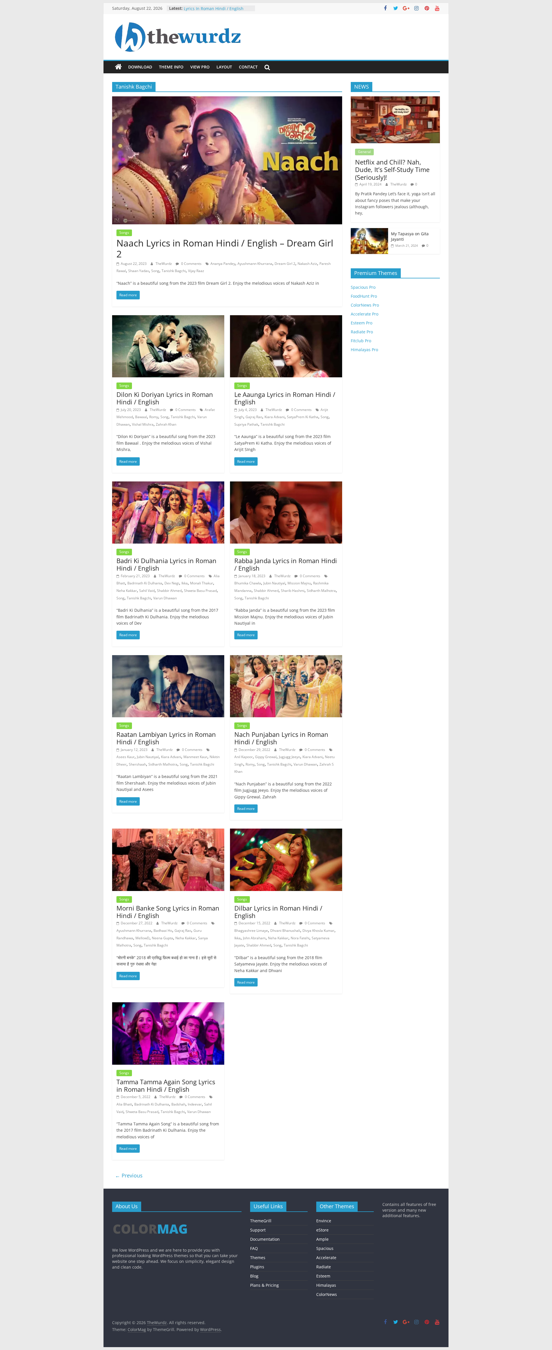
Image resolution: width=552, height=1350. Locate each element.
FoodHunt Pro (364, 296)
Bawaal (141, 416)
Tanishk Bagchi (174, 270)
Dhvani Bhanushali (285, 930)
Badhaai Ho (163, 930)
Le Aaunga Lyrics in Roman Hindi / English (284, 398)
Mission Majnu (299, 583)
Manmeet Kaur (195, 756)
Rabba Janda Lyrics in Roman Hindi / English (285, 564)
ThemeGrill (260, 1220)
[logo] (150, 1219)
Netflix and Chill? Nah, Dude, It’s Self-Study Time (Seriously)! (392, 169)
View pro (200, 67)
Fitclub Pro (361, 340)
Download (140, 67)
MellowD (142, 938)
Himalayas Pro (364, 349)
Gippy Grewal (266, 756)
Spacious (325, 1248)
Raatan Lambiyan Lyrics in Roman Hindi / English (166, 738)
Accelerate (326, 1257)
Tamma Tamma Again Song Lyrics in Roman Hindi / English (165, 1085)
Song (155, 270)
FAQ (254, 1248)
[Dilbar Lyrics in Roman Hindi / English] (286, 832)
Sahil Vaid (147, 590)
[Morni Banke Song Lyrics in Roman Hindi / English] (168, 832)
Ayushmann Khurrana (254, 263)
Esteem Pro (361, 323)
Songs (124, 232)
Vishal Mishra (143, 424)
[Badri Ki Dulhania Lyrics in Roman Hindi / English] (168, 485)
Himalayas (326, 1285)
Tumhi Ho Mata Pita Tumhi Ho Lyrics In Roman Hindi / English (214, 11)
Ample (322, 1239)
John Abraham (254, 938)
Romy (153, 416)
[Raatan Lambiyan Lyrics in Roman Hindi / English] (168, 658)
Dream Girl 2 (285, 263)
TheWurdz (164, 263)
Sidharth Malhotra (321, 590)
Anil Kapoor (243, 756)
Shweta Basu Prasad (200, 590)
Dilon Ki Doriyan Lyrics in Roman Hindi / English (164, 398)
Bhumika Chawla (247, 583)
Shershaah (137, 764)
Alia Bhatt (124, 1104)
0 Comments (191, 263)
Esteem (323, 1276)
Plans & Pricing (264, 1285)
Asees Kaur (125, 756)
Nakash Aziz (307, 263)
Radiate (323, 1266)
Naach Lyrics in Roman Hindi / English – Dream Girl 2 (224, 248)
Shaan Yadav (138, 270)
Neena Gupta (162, 938)
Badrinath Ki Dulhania (144, 583)
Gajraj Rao (254, 416)
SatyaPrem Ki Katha (302, 416)
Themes (257, 1257)
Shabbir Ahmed (169, 590)
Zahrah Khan (166, 424)
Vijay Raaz (196, 270)
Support (258, 1230)
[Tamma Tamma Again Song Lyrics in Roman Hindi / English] (168, 1006)
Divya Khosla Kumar (318, 930)
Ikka (184, 583)
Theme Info (171, 67)
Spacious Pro (363, 287)
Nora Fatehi (300, 938)
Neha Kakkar (126, 590)
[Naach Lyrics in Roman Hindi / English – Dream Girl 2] (227, 100)
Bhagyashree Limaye (251, 930)
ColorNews (326, 1294)
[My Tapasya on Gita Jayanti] (369, 231)
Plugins (257, 1266)
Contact (248, 67)
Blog (254, 1276)
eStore (322, 1230)
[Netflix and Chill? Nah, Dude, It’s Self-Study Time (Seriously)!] (395, 99)
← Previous (129, 1175)
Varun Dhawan (165, 598)
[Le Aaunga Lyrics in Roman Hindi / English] (286, 318)
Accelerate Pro (364, 314)
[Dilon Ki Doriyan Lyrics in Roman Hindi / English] (168, 318)
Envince (323, 1220)
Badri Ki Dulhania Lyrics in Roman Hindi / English (166, 564)
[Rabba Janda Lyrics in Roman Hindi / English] (286, 485)
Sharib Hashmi (292, 590)
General (364, 151)
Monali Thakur (201, 583)
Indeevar (195, 1104)
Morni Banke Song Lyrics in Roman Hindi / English (167, 912)
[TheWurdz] (118, 67)
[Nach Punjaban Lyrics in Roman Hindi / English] (286, 658)
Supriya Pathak (246, 424)
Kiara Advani (274, 416)
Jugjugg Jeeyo (289, 756)
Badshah (178, 1104)
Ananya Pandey (222, 263)
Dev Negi (171, 583)
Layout (224, 67)
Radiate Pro (362, 331)
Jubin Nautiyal (274, 583)
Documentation (265, 1239)
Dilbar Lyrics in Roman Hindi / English (278, 912)
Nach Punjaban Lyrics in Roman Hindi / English (281, 738)
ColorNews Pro (365, 305)
